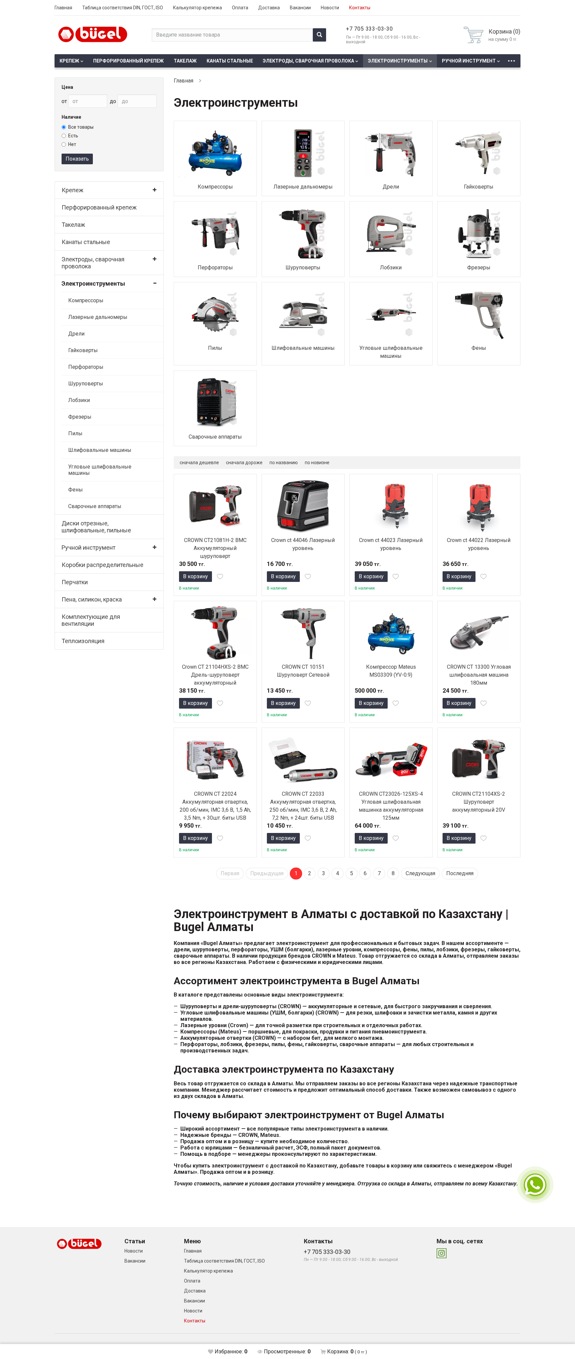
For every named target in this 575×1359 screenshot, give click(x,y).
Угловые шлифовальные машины (99, 470)
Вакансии (300, 7)
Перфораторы (85, 367)
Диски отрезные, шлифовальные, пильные (96, 527)
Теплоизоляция (83, 640)
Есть (73, 135)
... (511, 59)
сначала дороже (244, 462)
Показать (77, 159)
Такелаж (185, 61)
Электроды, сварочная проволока (308, 61)
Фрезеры (80, 417)
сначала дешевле (199, 462)
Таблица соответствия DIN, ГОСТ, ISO (122, 7)
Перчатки (75, 582)
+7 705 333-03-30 (369, 29)
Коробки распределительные (102, 564)
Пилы (75, 433)
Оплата (240, 7)
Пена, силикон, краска (92, 599)
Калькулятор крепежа (197, 7)
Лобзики (79, 400)
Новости (330, 7)
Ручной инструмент (469, 61)
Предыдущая (267, 873)
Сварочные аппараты (94, 506)
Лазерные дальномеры (97, 317)
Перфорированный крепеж (128, 61)
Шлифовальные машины (99, 450)
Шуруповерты (85, 383)
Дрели (76, 334)
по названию (284, 462)
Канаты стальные (230, 61)
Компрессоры (85, 300)
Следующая (420, 873)
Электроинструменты (398, 61)
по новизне (317, 462)
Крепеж (69, 61)
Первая (230, 873)
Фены (75, 489)
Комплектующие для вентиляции (91, 620)
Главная (63, 7)
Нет (72, 144)
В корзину (195, 576)
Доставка (269, 7)
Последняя (460, 873)
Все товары (81, 127)
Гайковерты (83, 350)
